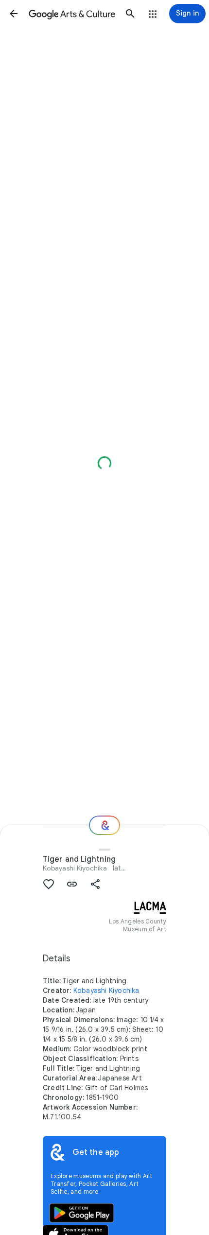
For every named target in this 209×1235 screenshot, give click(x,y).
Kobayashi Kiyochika (75, 868)
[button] (13, 13)
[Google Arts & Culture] (72, 13)
